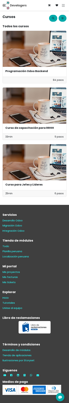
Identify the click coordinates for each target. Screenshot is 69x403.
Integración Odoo (13, 230)
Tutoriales (9, 303)
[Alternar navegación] (63, 5)
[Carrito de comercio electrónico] (49, 5)
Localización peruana (16, 256)
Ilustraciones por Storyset (18, 360)
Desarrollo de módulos (16, 350)
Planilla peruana (12, 251)
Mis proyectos (11, 272)
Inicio (6, 297)
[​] (57, 5)
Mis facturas (10, 277)
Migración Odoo (12, 225)
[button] (53, 18)
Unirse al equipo (12, 308)
